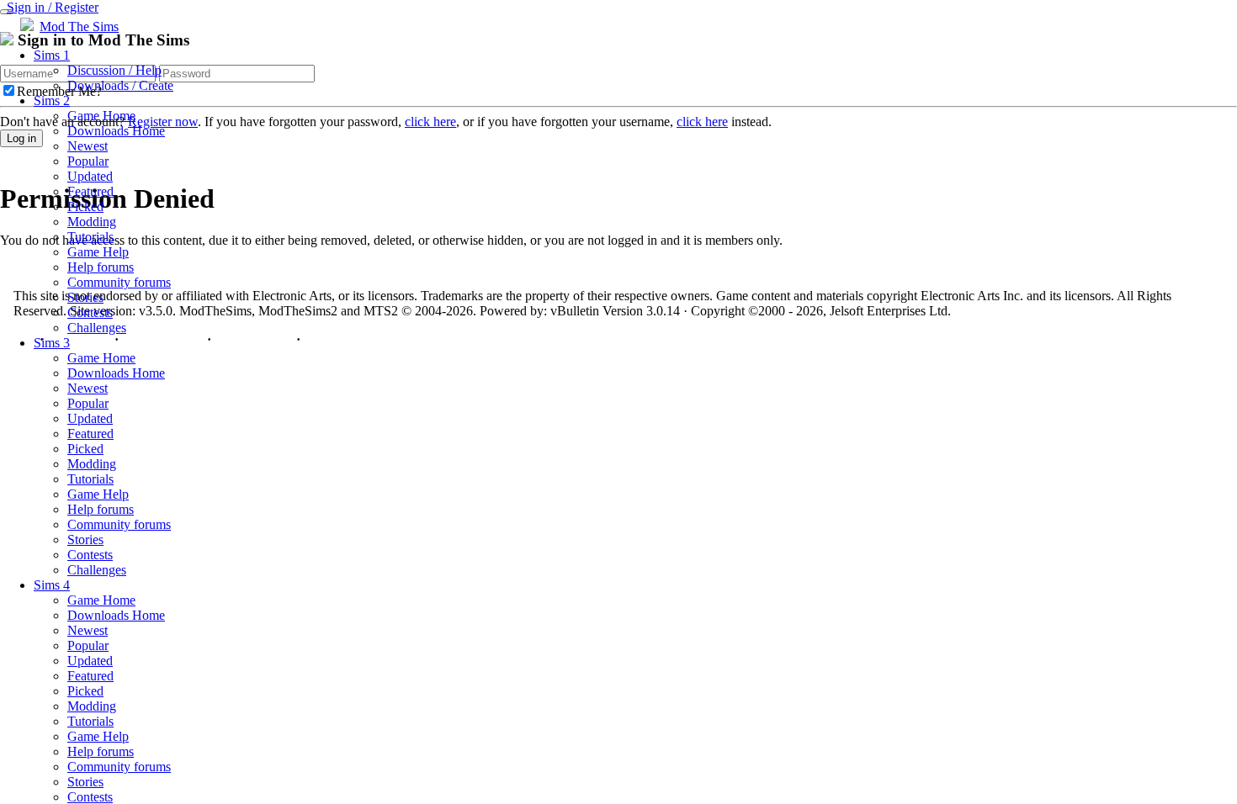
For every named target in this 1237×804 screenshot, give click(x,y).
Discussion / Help (114, 70)
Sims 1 (52, 55)
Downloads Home (116, 131)
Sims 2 (52, 100)
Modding (91, 221)
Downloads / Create (120, 85)
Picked (85, 206)
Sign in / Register (52, 7)
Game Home (101, 115)
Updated (90, 176)
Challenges (96, 327)
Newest (87, 146)
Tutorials (90, 237)
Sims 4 (52, 585)
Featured (90, 191)
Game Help (98, 252)
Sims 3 (52, 343)
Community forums (119, 282)
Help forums (100, 267)
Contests (90, 312)
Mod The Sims (79, 26)
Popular (88, 161)
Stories (85, 297)
